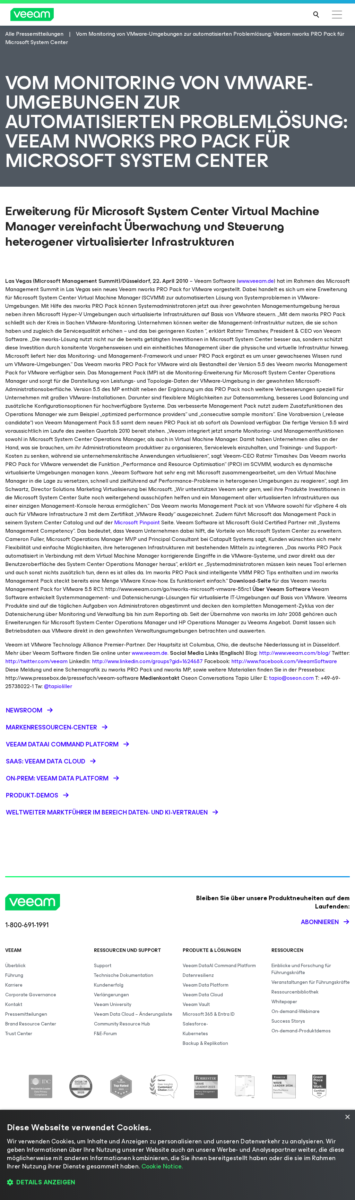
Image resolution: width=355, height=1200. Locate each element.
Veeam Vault (196, 1004)
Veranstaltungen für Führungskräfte (310, 982)
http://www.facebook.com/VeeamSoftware (284, 661)
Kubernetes (195, 1034)
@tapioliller (58, 686)
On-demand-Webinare (295, 1011)
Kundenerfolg (108, 985)
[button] (177, 1182)
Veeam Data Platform (205, 985)
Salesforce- (195, 1024)
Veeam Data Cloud (203, 995)
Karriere (14, 985)
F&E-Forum (105, 1034)
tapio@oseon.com (291, 678)
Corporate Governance (30, 995)
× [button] (347, 1117)
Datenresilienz (198, 975)
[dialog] (177, 1155)
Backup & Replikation (205, 1043)
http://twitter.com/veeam (36, 661)
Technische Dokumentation (123, 975)
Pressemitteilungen (26, 1014)
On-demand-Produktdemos (301, 1031)
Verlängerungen (111, 995)
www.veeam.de (256, 281)
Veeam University (112, 1004)
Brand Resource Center (30, 1024)
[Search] (316, 14)
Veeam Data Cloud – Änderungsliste (133, 1014)
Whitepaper (284, 1002)
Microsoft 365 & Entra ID (209, 1014)
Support (102, 966)
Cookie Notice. (162, 1166)
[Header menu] (337, 14)
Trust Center (18, 1034)
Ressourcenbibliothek (295, 992)
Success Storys (288, 1021)
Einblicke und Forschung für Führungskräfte (301, 969)
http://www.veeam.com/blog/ (294, 653)
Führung (14, 975)
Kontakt (13, 1004)
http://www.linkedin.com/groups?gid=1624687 (147, 661)
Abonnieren (320, 922)
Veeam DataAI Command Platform (219, 966)
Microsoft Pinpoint (137, 522)
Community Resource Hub (122, 1024)
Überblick (15, 966)
